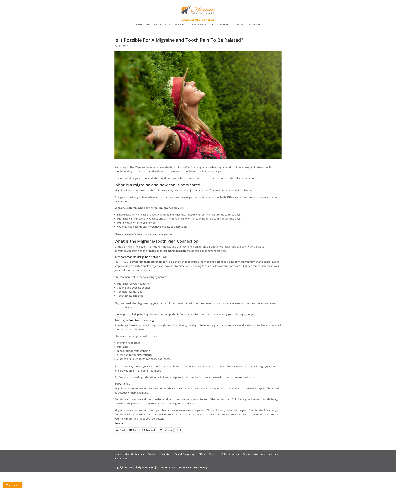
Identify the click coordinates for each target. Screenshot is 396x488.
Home (139, 25)
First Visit (197, 25)
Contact (252, 25)
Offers (201, 454)
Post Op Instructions (254, 454)
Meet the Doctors (157, 25)
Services (180, 25)
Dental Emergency (221, 25)
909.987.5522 (121, 458)
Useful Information (228, 454)
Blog (240, 25)
